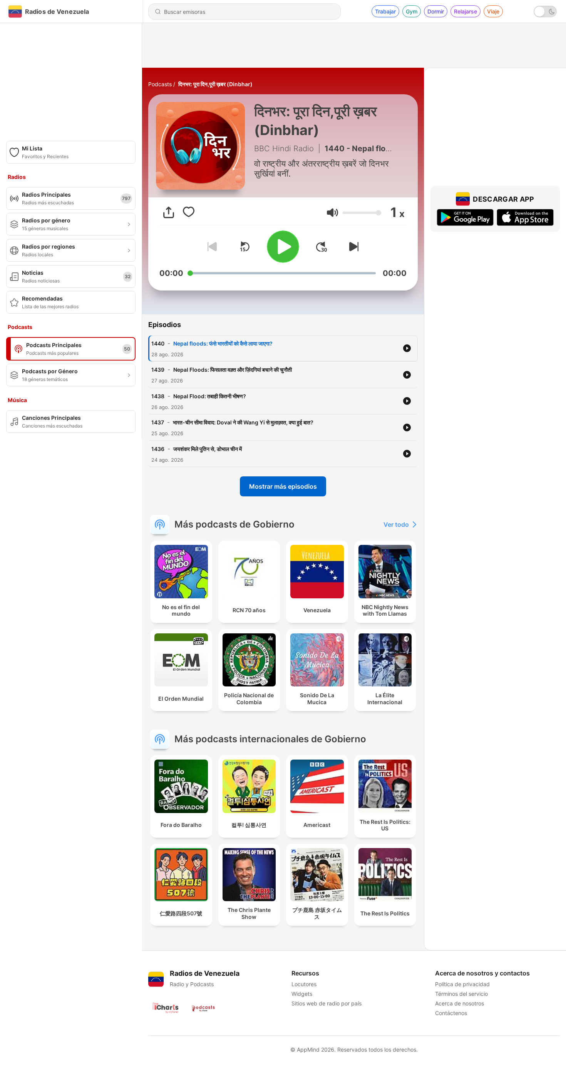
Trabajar (385, 11)
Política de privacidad (462, 984)
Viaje (493, 11)
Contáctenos (451, 1013)
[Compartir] (168, 212)
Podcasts (160, 84)
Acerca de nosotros (459, 1003)
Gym (411, 11)
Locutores (303, 984)
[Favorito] (188, 212)
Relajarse (465, 11)
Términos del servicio (461, 993)
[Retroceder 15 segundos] (244, 246)
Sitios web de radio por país (326, 1003)
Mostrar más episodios (283, 486)
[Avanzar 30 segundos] (321, 246)
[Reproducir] (283, 246)
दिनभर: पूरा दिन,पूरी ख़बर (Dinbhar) (215, 84)
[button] (332, 212)
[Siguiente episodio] (352, 246)
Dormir (435, 11)
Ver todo (396, 524)
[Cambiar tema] (545, 11)
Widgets (301, 993)
